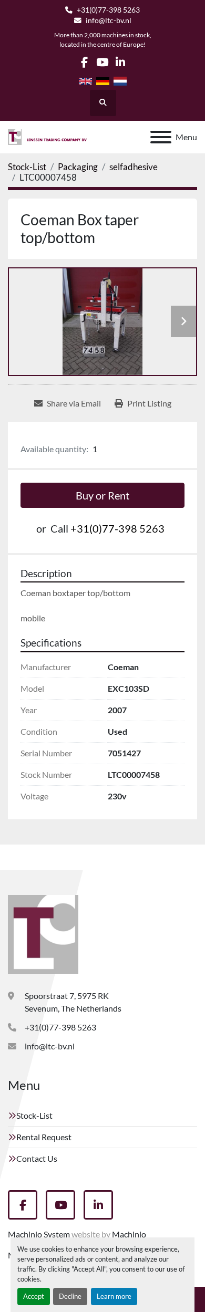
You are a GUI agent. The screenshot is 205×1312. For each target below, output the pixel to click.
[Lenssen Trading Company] (43, 933)
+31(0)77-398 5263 (108, 10)
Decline (70, 1296)
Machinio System (39, 1234)
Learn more (114, 1296)
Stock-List (34, 1115)
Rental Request (43, 1137)
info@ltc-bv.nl (108, 20)
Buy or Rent (102, 495)
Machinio (129, 1234)
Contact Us (36, 1158)
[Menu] (160, 137)
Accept (33, 1296)
